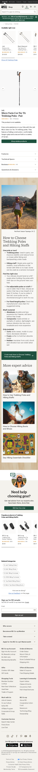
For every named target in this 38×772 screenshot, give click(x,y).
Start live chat (20, 508)
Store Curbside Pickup (27, 659)
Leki (3, 110)
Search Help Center (8, 722)
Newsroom (23, 708)
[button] (19, 89)
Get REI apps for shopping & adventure (19, 741)
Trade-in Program (7, 692)
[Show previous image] (3, 88)
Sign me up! (19, 615)
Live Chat (4, 727)
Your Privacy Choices (25, 759)
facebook (16, 736)
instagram (7, 736)
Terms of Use (10, 759)
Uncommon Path (25, 687)
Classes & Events (25, 684)
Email (3, 606)
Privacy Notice (10, 762)
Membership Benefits (8, 660)
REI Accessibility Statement (26, 769)
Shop (10, 7)
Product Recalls (11, 767)
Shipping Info (24, 662)
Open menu (35, 7)
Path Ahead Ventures (27, 689)
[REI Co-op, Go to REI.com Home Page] (4, 7)
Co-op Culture (6, 703)
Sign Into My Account (8, 651)
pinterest (21, 736)
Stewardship (24, 714)
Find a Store (5, 724)
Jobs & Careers (6, 700)
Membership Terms (9, 769)
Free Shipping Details (27, 673)
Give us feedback (14, 593)
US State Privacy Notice (25, 762)
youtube (25, 736)
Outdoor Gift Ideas (7, 670)
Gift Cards (4, 673)
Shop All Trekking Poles (9, 60)
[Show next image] (35, 88)
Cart (31, 7)
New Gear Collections (8, 686)
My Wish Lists (6, 657)
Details (27, 602)
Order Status (24, 651)
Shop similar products (19, 141)
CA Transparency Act (25, 767)
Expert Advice (24, 681)
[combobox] (19, 12)
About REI (23, 700)
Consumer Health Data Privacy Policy (19, 764)
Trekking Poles (8, 24)
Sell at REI (4, 706)
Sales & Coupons (25, 670)
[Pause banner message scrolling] (36, 17)
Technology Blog (25, 711)
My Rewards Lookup (8, 654)
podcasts (30, 736)
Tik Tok (12, 736)
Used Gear (4, 689)
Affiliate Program (7, 708)
